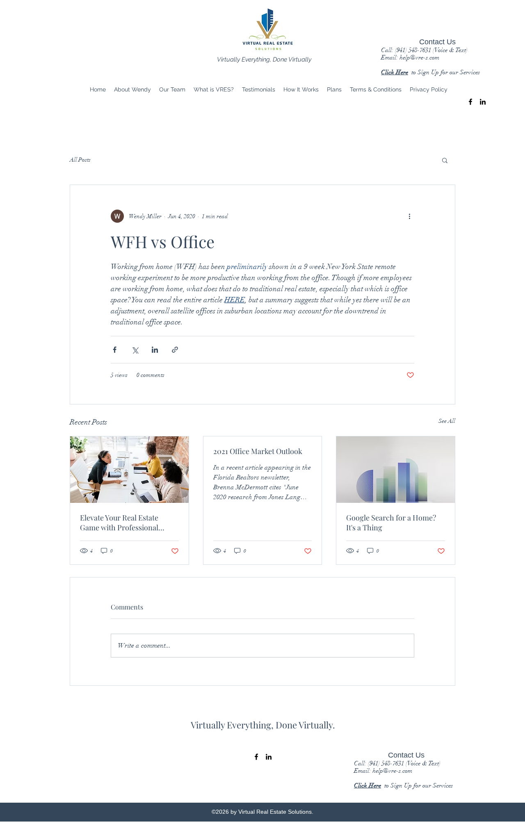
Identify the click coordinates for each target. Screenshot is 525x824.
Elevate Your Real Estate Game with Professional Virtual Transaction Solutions (128, 522)
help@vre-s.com (419, 57)
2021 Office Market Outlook (257, 451)
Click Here (394, 72)
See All (446, 421)
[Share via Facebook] (115, 350)
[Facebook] (470, 102)
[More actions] (409, 216)
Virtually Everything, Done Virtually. (263, 725)
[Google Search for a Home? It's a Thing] (395, 469)
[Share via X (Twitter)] (135, 350)
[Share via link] (175, 350)
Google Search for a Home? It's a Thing (391, 522)
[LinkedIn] (483, 102)
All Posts (80, 159)
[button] (445, 160)
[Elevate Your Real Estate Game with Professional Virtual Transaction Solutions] (129, 469)
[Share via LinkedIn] (155, 350)
